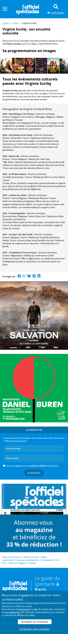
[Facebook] (19, 276)
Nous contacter (31, 557)
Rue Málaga (15, 113)
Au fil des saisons (17, 174)
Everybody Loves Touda (21, 134)
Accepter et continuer (34, 622)
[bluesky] (29, 276)
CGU (4, 563)
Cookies (32, 563)
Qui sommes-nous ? (12, 557)
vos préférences (12, 612)
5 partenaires (23, 609)
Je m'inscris (34, 472)
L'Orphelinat (15, 252)
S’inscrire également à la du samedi (32, 465)
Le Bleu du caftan (17, 195)
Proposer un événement (27, 560)
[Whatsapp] (24, 276)
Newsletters (47, 560)
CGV (57, 560)
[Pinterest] (34, 276)
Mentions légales (17, 563)
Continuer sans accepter (34, 629)
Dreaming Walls (17, 213)
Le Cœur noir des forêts (21, 234)
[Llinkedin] (39, 276)
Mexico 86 (14, 156)
